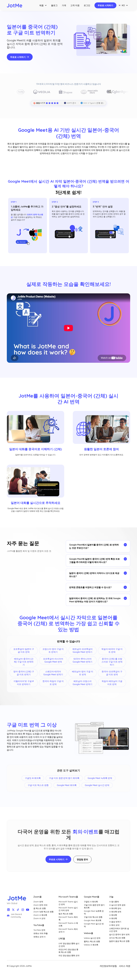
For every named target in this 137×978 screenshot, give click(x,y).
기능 (111, 896)
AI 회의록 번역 (115, 912)
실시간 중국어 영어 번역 (119, 934)
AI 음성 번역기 (115, 922)
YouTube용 (38, 925)
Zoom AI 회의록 (40, 915)
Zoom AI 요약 (39, 918)
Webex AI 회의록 (91, 945)
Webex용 (88, 933)
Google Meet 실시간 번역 (94, 925)
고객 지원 (74, 5)
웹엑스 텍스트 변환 (92, 941)
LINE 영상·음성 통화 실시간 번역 (69, 944)
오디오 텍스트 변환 (117, 938)
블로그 (54, 5)
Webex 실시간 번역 (92, 938)
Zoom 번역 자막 (40, 905)
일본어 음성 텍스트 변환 (119, 941)
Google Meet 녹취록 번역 (94, 912)
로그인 (87, 5)
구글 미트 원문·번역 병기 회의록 (94, 906)
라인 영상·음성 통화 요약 (69, 955)
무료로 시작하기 (105, 5)
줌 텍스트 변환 (39, 908)
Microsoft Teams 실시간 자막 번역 (68, 909)
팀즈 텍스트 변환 (66, 914)
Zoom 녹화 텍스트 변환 (43, 912)
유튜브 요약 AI (39, 937)
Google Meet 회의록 (92, 920)
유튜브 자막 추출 (40, 933)
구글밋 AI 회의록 (91, 901)
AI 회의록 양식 (115, 908)
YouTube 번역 (39, 930)
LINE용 (62, 938)
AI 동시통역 (114, 901)
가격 (64, 5)
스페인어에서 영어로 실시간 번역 (119, 929)
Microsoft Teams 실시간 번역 (68, 903)
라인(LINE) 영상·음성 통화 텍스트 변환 (68, 950)
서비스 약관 (124, 966)
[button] (43, 5)
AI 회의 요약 (114, 925)
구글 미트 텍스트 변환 (93, 917)
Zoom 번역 (38, 901)
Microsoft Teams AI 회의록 (68, 924)
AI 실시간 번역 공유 (117, 905)
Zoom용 (37, 896)
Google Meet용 (91, 896)
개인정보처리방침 (108, 966)
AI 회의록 (113, 915)
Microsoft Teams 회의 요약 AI (68, 930)
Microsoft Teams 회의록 (68, 918)
